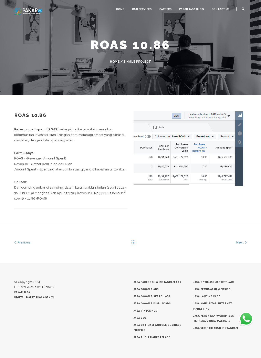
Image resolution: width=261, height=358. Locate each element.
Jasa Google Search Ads (152, 296)
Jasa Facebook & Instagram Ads (157, 282)
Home (120, 9)
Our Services (142, 9)
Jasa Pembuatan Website (212, 289)
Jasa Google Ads (146, 289)
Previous (23, 242)
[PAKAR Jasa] (28, 11)
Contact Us (220, 9)
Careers (165, 9)
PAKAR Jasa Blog (191, 9)
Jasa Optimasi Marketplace (214, 282)
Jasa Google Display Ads (152, 303)
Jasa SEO (140, 318)
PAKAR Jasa (22, 292)
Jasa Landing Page (207, 296)
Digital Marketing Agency (34, 297)
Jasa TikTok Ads (145, 310)
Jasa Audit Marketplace (152, 337)
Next (240, 242)
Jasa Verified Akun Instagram (215, 328)
